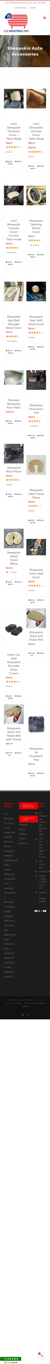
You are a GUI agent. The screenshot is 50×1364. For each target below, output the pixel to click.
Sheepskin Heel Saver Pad (36, 409)
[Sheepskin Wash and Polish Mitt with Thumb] (14, 714)
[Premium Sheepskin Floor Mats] (14, 377)
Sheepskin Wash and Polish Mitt (36, 636)
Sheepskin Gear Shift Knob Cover (36, 320)
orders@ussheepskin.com (42, 872)
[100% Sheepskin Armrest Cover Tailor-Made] (36, 99)
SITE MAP (18, 1003)
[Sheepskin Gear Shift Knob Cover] (36, 291)
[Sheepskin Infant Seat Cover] (36, 547)
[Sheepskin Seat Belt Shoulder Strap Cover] (14, 291)
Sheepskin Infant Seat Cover (36, 573)
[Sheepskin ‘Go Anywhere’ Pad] (36, 724)
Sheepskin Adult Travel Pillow (36, 494)
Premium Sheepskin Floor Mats (14, 404)
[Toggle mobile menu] (44, 18)
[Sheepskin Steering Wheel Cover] (36, 195)
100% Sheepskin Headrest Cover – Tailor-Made (14, 131)
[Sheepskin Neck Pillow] (14, 453)
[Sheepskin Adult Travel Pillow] (36, 465)
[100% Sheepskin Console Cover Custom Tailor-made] (14, 195)
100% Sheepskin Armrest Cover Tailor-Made (36, 131)
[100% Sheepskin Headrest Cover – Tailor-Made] (14, 99)
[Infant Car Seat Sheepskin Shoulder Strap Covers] (14, 629)
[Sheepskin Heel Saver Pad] (36, 380)
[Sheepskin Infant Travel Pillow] (14, 538)
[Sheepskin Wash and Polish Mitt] (36, 618)
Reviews (23, 843)
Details (19, 161)
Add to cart (32, 654)
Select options (10, 163)
